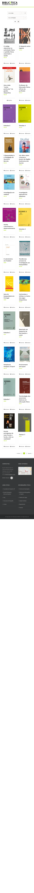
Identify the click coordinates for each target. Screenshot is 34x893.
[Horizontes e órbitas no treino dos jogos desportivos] (25, 284)
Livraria (4, 504)
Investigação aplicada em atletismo (23, 194)
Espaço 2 (22, 434)
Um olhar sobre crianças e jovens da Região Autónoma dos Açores (24, 159)
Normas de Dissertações (24, 489)
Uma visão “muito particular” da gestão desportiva (8, 89)
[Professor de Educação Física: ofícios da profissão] (25, 75)
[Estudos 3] (25, 217)
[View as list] (18, 21)
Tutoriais (21, 507)
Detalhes (13, 63)
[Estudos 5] (9, 113)
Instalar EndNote (22, 501)
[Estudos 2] (9, 320)
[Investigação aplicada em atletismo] (25, 182)
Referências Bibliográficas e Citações (24, 493)
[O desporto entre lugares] (25, 36)
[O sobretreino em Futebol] (9, 248)
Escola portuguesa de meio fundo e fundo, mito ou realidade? (8, 435)
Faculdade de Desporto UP (9, 489)
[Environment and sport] (25, 354)
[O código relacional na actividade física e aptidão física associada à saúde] (9, 36)
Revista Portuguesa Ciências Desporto (7, 493)
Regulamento (22, 504)
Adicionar (7, 63)
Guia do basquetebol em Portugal (9, 296)
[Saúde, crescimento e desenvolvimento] (9, 215)
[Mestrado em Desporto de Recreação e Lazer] (25, 319)
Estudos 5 (7, 125)
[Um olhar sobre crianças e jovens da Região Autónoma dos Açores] (25, 145)
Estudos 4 (22, 125)
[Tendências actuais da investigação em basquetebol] (25, 248)
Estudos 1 (7, 399)
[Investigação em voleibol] (9, 182)
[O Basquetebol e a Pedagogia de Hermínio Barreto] (9, 145)
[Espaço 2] (25, 422)
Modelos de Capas (23, 497)
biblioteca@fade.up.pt (10, 474)
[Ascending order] (25, 13)
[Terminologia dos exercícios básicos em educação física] (25, 386)
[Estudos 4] (25, 113)
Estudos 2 (7, 332)
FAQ (4, 497)
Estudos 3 (22, 229)
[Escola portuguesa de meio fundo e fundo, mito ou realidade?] (9, 421)
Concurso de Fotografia (8, 501)
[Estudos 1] (9, 387)
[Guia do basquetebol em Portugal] (9, 284)
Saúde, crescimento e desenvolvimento (9, 226)
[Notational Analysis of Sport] (9, 354)
